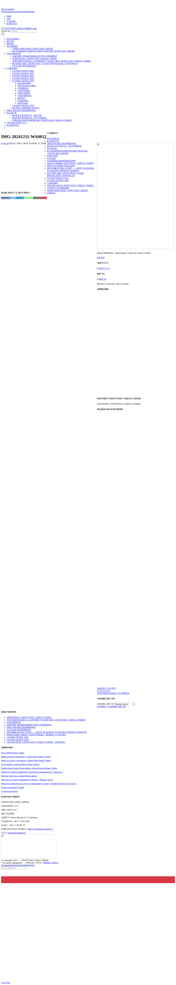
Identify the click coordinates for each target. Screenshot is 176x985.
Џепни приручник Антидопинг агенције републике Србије (29, 768)
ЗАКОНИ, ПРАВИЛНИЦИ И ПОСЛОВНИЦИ (29, 725)
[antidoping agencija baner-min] (109, 368)
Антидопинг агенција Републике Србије (20, 764)
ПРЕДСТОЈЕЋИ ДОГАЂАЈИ (61, 166)
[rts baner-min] (109, 437)
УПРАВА (51, 193)
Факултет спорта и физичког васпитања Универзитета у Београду (32, 772)
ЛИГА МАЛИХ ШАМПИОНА (61, 143)
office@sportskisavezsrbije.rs (40, 829)
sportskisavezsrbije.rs (16, 833)
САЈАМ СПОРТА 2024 (58, 180)
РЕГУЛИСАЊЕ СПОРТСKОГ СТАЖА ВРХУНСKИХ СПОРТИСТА (65, 174)
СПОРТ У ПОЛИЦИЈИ (58, 188)
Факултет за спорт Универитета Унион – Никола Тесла (27, 780)
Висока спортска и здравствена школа (19, 776)
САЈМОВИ (52, 183)
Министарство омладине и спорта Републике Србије (26, 756)
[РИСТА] (101, 279)
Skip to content (7, 9)
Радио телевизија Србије (12, 787)
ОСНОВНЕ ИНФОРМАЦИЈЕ (61, 161)
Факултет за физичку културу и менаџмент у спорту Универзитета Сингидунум (38, 783)
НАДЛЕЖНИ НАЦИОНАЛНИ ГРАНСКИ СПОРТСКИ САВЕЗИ (67, 152)
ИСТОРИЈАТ (53, 138)
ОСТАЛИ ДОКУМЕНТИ (19, 730)
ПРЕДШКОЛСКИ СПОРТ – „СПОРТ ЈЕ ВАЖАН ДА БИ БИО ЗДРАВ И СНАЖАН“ (70, 169)
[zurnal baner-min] (109, 463)
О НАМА (51, 158)
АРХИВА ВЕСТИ (105, 704)
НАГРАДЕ (52, 148)
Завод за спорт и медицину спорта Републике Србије (26, 760)
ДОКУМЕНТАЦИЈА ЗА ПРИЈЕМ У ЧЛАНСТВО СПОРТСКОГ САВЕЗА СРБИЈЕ (46, 720)
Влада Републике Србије (12, 753)
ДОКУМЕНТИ (14, 722)
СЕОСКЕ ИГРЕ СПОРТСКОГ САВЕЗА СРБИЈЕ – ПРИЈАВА (36, 742)
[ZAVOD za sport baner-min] (109, 393)
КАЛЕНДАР (53, 141)
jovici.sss (5, 143)
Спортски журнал (9, 791)
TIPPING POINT (50, 863)
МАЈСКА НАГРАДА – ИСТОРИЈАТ (64, 146)
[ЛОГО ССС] (103, 268)
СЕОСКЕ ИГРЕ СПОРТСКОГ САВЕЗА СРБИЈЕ (70, 185)
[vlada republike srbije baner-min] (109, 317)
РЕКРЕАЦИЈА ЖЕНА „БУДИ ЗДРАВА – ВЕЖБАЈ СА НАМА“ (36, 735)
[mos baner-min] (109, 343)
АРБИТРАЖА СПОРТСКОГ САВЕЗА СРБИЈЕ (29, 717)
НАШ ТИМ (52, 156)
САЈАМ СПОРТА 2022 (58, 178)
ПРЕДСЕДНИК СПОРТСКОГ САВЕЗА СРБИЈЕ (70, 163)
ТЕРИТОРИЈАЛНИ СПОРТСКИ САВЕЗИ (67, 190)
